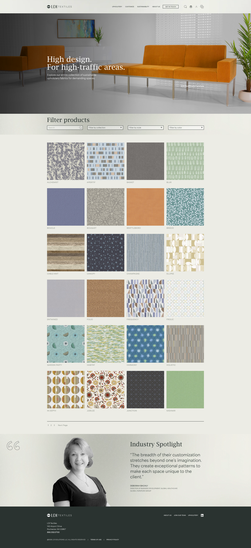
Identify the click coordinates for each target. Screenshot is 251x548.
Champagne (133, 274)
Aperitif (91, 182)
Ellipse (170, 274)
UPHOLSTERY (193, 515)
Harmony (132, 365)
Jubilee (91, 411)
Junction (132, 411)
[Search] (80, 128)
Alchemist (52, 182)
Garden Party (54, 365)
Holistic (171, 365)
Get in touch (170, 7)
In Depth (51, 411)
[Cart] (191, 6)
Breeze (170, 228)
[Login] (196, 6)
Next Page (63, 425)
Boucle (51, 228)
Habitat (91, 365)
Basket (130, 182)
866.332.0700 (53, 532)
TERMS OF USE (95, 540)
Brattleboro (134, 228)
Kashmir (170, 411)
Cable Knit (52, 274)
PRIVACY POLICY (112, 540)
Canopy (91, 274)
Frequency (133, 320)
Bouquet (91, 228)
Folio (90, 320)
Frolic (170, 320)
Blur (168, 182)
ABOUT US (167, 515)
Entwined (52, 320)
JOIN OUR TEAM (180, 515)
